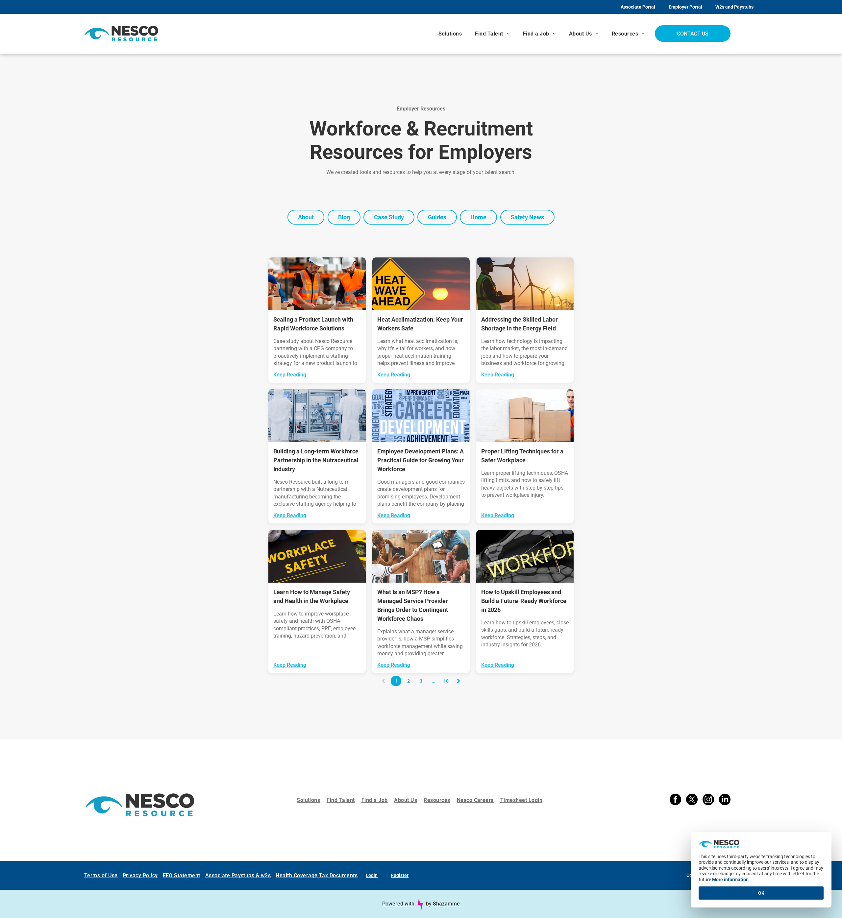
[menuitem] (450, 33)
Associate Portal (638, 7)
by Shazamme (443, 904)
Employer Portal (685, 7)
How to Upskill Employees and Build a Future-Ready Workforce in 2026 (523, 601)
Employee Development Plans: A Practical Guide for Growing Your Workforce (420, 460)
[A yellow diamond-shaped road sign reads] (421, 283)
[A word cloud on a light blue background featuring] (421, 415)
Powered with (398, 904)
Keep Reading (289, 375)
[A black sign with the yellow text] (317, 556)
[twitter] (692, 800)
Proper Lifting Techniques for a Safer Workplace (522, 456)
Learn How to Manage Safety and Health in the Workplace (311, 596)
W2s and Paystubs (734, 7)
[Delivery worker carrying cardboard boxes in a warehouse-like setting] (525, 415)
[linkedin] (725, 800)
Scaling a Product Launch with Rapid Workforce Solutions (313, 324)
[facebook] (675, 800)
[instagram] (708, 800)
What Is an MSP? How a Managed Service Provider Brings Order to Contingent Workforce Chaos (412, 605)
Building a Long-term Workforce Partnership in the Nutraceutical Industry (316, 460)
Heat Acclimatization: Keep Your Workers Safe (420, 324)
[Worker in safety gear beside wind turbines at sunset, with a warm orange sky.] (525, 283)
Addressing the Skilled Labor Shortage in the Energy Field (519, 324)
